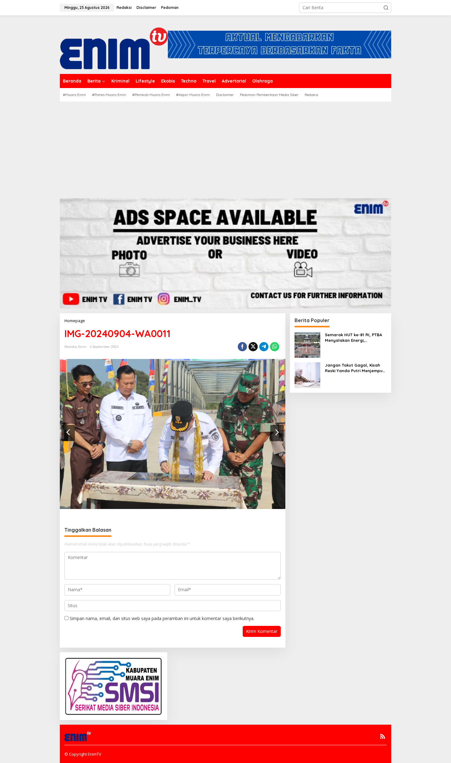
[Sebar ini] (242, 346)
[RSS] (383, 736)
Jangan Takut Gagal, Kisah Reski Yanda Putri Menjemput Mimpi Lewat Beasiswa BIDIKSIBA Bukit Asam (354, 368)
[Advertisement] (225, 148)
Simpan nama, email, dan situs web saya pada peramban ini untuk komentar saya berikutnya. (162, 618)
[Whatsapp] (274, 346)
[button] (386, 7)
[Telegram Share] (263, 346)
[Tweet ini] (253, 346)
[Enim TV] (114, 44)
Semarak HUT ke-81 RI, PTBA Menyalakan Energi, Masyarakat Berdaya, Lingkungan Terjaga (353, 337)
